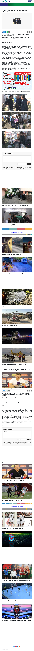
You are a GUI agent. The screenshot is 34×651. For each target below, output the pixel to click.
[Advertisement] (17, 177)
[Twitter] (4, 32)
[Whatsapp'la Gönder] (7, 32)
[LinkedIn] (5, 32)
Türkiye (8, 7)
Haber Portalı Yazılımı (6, 649)
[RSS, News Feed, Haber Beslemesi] (20, 646)
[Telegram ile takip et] (18, 646)
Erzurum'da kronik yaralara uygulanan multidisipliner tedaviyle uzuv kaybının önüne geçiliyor (19, 4)
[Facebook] (2, 32)
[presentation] (5, 4)
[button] (27, 32)
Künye (12, 643)
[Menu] (29, 1)
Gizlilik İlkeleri (19, 643)
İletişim (16, 643)
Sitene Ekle (24, 643)
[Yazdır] (9, 32)
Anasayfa (4, 7)
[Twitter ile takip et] (14, 646)
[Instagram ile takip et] (16, 646)
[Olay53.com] (6, 1)
